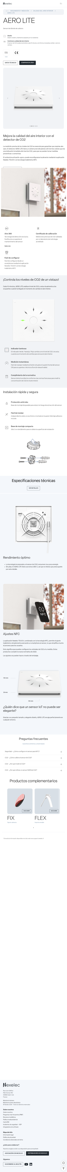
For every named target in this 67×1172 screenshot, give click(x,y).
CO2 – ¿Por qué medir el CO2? (15, 764)
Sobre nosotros (8, 1109)
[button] (7, 98)
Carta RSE (6, 1122)
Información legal (8, 1135)
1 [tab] (33, 828)
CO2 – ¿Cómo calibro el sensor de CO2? (18, 758)
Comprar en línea (27, 62)
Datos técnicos (10, 63)
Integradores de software (10, 1127)
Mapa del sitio (7, 1132)
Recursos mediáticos (9, 1117)
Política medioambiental (10, 1119)
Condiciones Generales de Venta (13, 1140)
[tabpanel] (20, 807)
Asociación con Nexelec (14, 1153)
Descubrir (27, 810)
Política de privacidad (9, 1137)
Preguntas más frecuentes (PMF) (13, 1115)
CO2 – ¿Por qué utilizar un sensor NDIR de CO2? (21, 770)
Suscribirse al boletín (13, 1164)
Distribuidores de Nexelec (37, 1153)
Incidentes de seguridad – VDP (12, 1124)
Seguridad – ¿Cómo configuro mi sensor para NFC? (22, 751)
